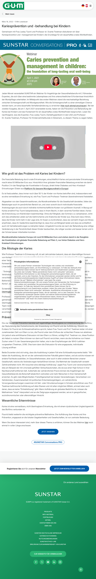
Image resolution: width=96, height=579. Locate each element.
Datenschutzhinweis (48, 536)
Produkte (48, 511)
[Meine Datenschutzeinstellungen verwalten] (80, 569)
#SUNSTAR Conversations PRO (48, 442)
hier (86, 422)
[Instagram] (60, 562)
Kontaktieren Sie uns (48, 523)
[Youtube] (48, 562)
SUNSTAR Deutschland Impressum (48, 533)
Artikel (48, 520)
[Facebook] (35, 562)
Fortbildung (48, 517)
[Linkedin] (54, 562)
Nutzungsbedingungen (48, 538)
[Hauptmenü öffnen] (91, 6)
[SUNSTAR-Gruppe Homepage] (48, 494)
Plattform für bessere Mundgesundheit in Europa (46, 188)
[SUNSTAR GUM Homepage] (13, 6)
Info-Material (48, 514)
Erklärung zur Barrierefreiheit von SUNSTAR (48, 544)
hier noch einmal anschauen (73, 105)
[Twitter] (42, 562)
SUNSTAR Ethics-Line (48, 541)
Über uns (48, 525)
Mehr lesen (9, 14)
